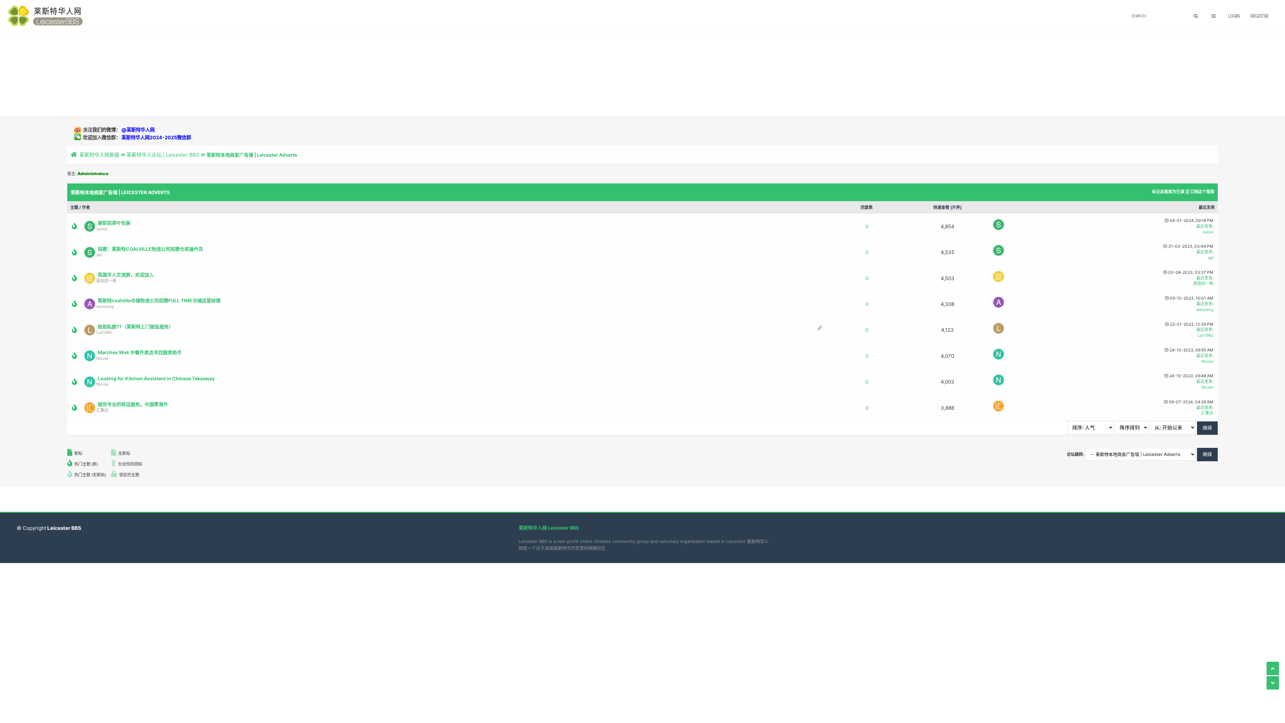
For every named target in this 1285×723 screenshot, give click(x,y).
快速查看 (941, 207)
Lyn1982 (104, 332)
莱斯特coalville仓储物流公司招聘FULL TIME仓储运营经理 (159, 300)
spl (99, 254)
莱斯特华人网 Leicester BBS (549, 528)
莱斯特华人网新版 (99, 155)
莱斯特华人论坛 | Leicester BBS (162, 155)
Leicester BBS (63, 528)
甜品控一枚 (106, 280)
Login (1234, 16)
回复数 (867, 207)
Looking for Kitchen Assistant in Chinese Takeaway (156, 378)
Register (1260, 16)
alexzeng (104, 306)
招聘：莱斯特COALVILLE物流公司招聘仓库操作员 (150, 249)
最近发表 (1207, 207)
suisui (101, 228)
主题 (74, 207)
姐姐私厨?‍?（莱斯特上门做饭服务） (135, 326)
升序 (956, 207)
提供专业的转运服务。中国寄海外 (133, 404)
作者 (86, 207)
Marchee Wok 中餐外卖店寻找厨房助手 (140, 352)
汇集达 (102, 410)
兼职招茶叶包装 (114, 223)
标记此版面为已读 (1168, 191)
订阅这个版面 (1202, 191)
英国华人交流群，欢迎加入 (126, 274)
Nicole (102, 358)
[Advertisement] (642, 73)
